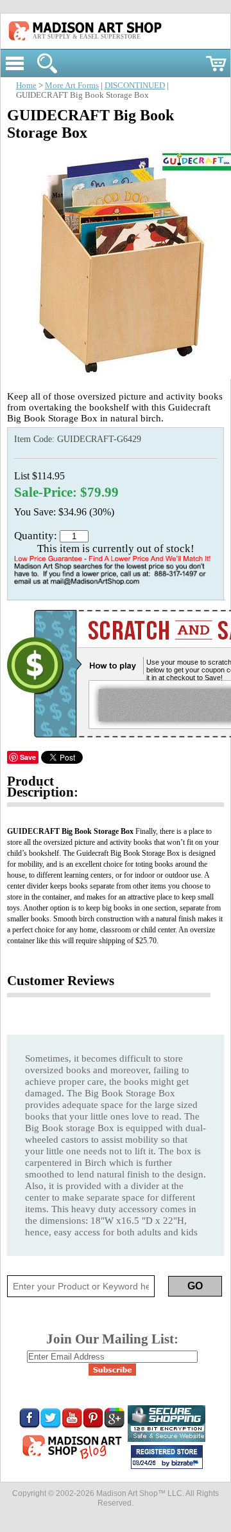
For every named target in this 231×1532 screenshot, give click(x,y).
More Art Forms (72, 85)
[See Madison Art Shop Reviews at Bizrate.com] (167, 1457)
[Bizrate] (187, 1464)
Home (26, 85)
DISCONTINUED (135, 85)
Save (28, 757)
